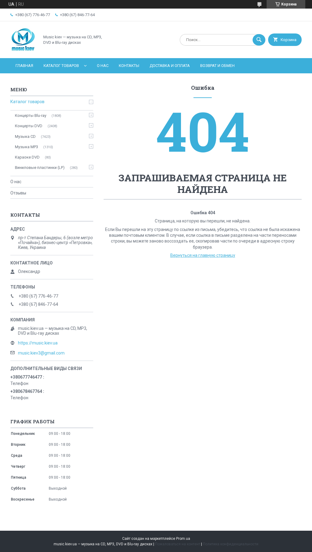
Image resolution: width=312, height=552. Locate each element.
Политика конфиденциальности (230, 544)
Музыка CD (25, 136)
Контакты (129, 65)
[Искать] (259, 40)
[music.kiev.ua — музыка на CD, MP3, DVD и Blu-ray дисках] (23, 50)
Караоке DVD (27, 157)
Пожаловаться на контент (177, 544)
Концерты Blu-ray (30, 115)
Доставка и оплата (170, 65)
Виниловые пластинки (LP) (40, 167)
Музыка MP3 (26, 147)
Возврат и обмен (217, 65)
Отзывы (18, 192)
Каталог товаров (61, 65)
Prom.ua (183, 538)
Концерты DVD (28, 126)
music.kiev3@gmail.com (41, 353)
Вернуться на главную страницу (202, 255)
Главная (24, 65)
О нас (102, 65)
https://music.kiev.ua (38, 343)
